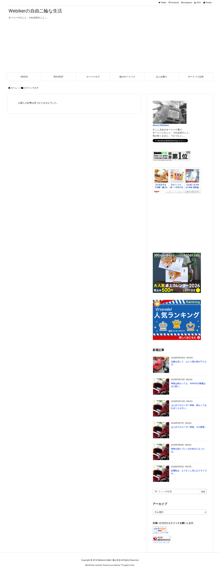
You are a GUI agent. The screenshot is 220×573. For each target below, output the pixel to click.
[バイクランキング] (161, 538)
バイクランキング (161, 542)
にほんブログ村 (160, 532)
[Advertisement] (110, 48)
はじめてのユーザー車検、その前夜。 (189, 427)
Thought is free (127, 565)
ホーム (14, 88)
